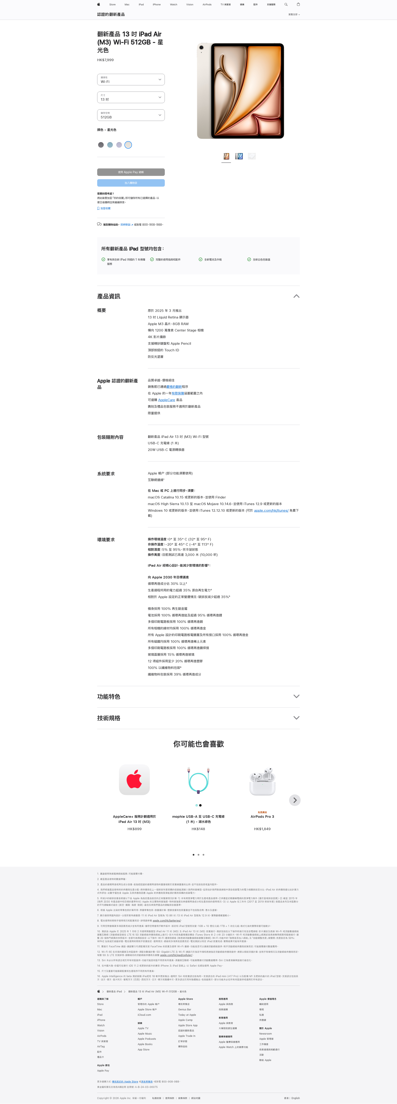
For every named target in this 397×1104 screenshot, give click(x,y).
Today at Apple (187, 1015)
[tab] (226, 156)
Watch (101, 1025)
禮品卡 (100, 1057)
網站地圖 (195, 1098)
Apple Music (145, 1033)
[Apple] (98, 991)
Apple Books (145, 1044)
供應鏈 (262, 1020)
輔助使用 (263, 1004)
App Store (143, 1049)
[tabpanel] (241, 89)
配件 (99, 1052)
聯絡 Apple (265, 1060)
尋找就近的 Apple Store (125, 1081)
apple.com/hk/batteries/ (167, 920)
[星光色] (128, 145)
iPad (99, 1015)
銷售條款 (182, 1098)
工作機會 (263, 1044)
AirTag (101, 1046)
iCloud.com (144, 1015)
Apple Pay (103, 1070)
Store (100, 1004)
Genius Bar (184, 1009)
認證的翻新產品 (111, 14)
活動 (261, 1055)
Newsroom (265, 1033)
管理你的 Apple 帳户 (149, 1004)
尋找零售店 (184, 1004)
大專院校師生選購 (228, 1028)
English (296, 1098)
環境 (261, 1009)
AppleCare (166, 400)
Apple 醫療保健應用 (229, 1042)
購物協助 (182, 1046)
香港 (286, 1098)
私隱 (261, 1015)
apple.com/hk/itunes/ (271, 510)
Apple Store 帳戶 (147, 1009)
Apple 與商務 (226, 1004)
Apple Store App (187, 1025)
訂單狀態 (182, 1041)
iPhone (101, 1020)
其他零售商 (147, 1081)
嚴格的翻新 (174, 386)
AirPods (101, 1036)
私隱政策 (156, 1098)
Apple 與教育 (226, 1023)
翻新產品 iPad (114, 991)
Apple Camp (185, 1020)
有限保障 (178, 393)
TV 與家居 (102, 1041)
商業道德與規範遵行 (269, 1049)
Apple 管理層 (266, 1039)
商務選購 (223, 1009)
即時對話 (127, 224)
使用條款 (169, 1098)
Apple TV (143, 1028)
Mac (99, 1009)
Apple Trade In (186, 1036)
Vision (100, 1030)
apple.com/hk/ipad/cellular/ (176, 955)
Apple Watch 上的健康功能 (233, 1047)
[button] (286, 4)
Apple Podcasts (147, 1039)
